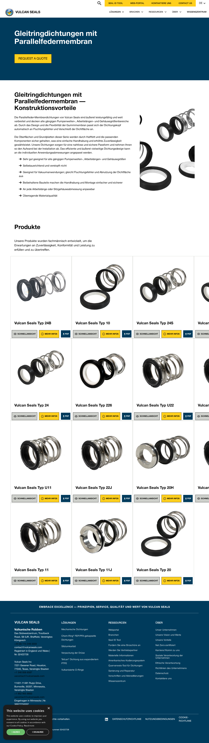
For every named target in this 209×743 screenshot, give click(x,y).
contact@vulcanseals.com (28, 647)
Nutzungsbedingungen (160, 719)
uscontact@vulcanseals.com (29, 676)
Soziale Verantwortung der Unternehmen (169, 657)
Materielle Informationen (121, 656)
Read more (29, 725)
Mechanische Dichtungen (74, 629)
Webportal (113, 630)
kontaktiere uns (161, 3)
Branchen (113, 635)
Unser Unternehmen (166, 630)
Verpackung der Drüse (73, 653)
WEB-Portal (137, 3)
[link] (2, 3)
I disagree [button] (38, 732)
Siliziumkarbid (68, 646)
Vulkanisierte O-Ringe (72, 670)
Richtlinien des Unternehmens (171, 668)
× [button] (48, 708)
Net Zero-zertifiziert (165, 645)
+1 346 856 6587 (23, 673)
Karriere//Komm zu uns (167, 650)
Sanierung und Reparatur (121, 671)
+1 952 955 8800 (23, 694)
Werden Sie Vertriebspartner (123, 650)
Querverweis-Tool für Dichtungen (125, 666)
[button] (202, 3)
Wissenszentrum (117, 681)
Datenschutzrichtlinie (126, 719)
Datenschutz (162, 673)
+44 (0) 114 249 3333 (25, 644)
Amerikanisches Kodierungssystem (126, 661)
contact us (185, 3)
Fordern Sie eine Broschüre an (124, 645)
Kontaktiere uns (163, 679)
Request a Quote (33, 58)
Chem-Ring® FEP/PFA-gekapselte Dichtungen (78, 638)
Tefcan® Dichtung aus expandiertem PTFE (79, 662)
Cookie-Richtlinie (185, 719)
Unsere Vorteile (163, 640)
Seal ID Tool (115, 3)
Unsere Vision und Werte (168, 635)
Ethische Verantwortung (167, 663)
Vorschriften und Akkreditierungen (126, 676)
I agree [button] (16, 732)
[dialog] (27, 722)
